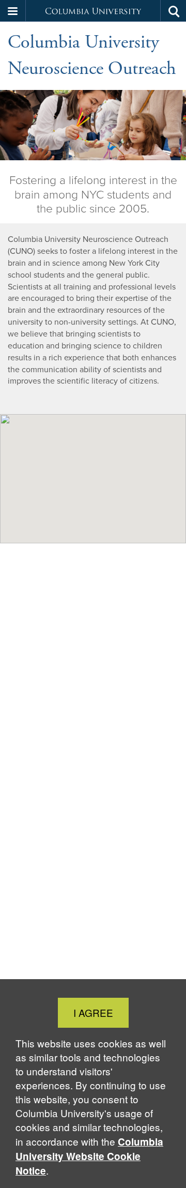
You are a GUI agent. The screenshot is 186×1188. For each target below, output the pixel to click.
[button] (13, 11)
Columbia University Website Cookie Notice (89, 1156)
